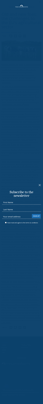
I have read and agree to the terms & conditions (22, 223)
